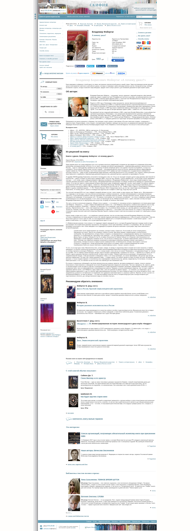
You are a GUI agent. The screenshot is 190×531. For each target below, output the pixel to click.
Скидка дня (42, 48)
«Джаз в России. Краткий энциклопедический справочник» (87, 140)
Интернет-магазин (125, 521)
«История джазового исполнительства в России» (84, 141)
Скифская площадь (52, 336)
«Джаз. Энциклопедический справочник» (82, 138)
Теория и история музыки (128, 24)
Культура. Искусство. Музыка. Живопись (78, 16)
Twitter (47, 206)
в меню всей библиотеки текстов (78, 516)
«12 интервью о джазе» (77, 144)
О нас (95, 521)
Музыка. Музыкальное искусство (107, 24)
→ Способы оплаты (142, 39)
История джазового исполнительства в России (95, 305)
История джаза (98, 25)
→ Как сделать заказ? (143, 35)
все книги (71, 413)
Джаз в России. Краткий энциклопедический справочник (100, 288)
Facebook (48, 202)
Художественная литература (47, 22)
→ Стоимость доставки (143, 32)
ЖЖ (57, 202)
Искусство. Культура (86, 24)
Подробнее (152, 446)
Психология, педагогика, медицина (50, 33)
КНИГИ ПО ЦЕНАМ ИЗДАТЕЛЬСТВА (49, 16)
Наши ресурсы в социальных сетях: (51, 198)
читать (154, 490)
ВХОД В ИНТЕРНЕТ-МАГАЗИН (53, 73)
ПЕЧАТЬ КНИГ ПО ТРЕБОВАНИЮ (53, 173)
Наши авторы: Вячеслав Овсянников (97, 450)
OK (155, 17)
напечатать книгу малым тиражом (88, 419)
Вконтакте (59, 206)
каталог (42, 336)
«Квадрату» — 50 (84, 323)
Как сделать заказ (44, 62)
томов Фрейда (55, 334)
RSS (41, 221)
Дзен (57, 211)
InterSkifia (73, 527)
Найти (59, 88)
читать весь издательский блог (78, 464)
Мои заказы (148, 24)
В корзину (119, 60)
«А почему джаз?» (75, 146)
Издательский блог (104, 521)
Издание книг (136, 521)
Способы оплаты (44, 51)
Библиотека (145, 521)
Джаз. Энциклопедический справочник (92, 340)
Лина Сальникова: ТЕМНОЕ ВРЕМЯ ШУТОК (100, 480)
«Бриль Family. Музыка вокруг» (79, 143)
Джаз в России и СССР (114, 25)
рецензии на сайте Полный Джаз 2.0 (85, 161)
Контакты (115, 521)
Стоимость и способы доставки (48, 59)
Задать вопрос (54, 125)
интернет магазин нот (46, 333)
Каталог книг (43, 25)
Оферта (153, 521)
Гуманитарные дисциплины (47, 36)
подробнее (59, 180)
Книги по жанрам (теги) (46, 56)
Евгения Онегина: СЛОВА (92, 497)
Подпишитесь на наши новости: (126, 16)
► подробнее (152, 297)
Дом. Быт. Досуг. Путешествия (48, 45)
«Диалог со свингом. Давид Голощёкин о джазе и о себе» (87, 136)
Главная (88, 521)
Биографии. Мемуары (83, 25)
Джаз (71, 25)
